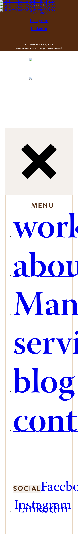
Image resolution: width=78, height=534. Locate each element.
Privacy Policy (52, 53)
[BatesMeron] (27, 6)
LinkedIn (39, 28)
